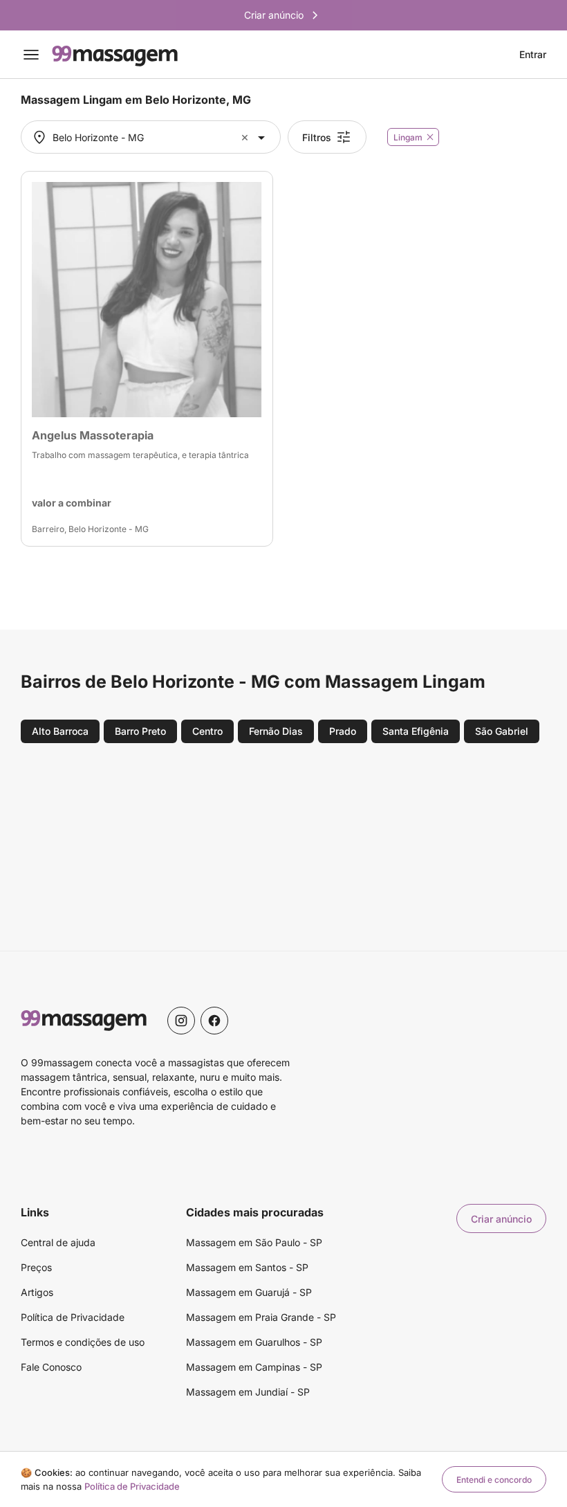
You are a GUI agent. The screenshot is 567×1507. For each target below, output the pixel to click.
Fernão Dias (276, 731)
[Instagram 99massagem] (181, 1020)
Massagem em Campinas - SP (254, 1367)
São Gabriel (501, 731)
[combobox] (149, 137)
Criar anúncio (501, 1219)
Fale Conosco (51, 1367)
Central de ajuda (58, 1242)
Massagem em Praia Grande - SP (261, 1317)
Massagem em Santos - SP (247, 1267)
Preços (36, 1267)
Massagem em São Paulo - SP (254, 1242)
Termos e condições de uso (83, 1342)
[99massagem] (115, 54)
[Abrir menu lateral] (31, 54)
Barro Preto (140, 731)
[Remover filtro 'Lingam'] (430, 137)
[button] (246, 137)
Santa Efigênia (415, 731)
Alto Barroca (60, 731)
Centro (207, 731)
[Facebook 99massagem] (214, 1020)
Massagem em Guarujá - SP (249, 1292)
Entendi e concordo (494, 1479)
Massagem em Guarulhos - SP (254, 1342)
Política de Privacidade (72, 1317)
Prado (342, 731)
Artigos (37, 1292)
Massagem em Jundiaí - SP (248, 1392)
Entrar (532, 54)
